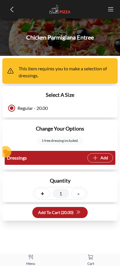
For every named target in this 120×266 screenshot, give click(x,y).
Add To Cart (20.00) (55, 212)
